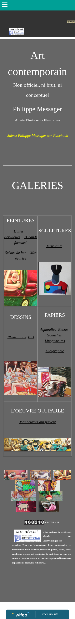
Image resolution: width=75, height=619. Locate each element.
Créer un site (49, 614)
